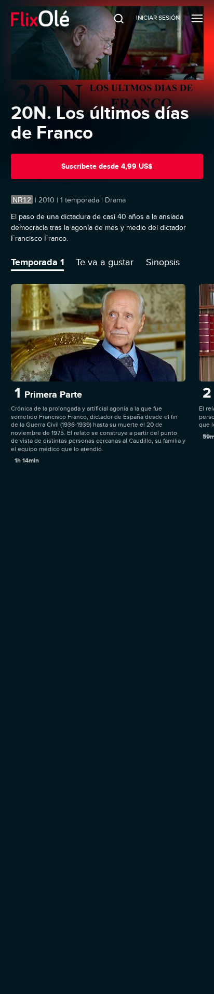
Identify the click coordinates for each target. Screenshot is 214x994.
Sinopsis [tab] (163, 262)
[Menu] (197, 18)
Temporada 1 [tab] (37, 262)
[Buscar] (111, 18)
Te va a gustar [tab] (104, 262)
